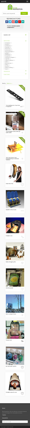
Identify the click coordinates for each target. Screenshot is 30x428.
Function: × (13, 26)
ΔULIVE (3, 1)
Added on (9, 83)
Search (24, 13)
